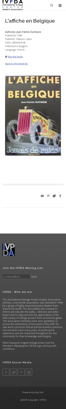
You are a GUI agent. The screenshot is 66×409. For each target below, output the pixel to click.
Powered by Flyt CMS (33, 392)
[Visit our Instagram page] (28, 372)
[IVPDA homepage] (13, 5)
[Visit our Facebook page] (6, 372)
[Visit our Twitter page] (13, 372)
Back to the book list (16, 63)
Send (33, 276)
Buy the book (15, 56)
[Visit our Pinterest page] (21, 372)
